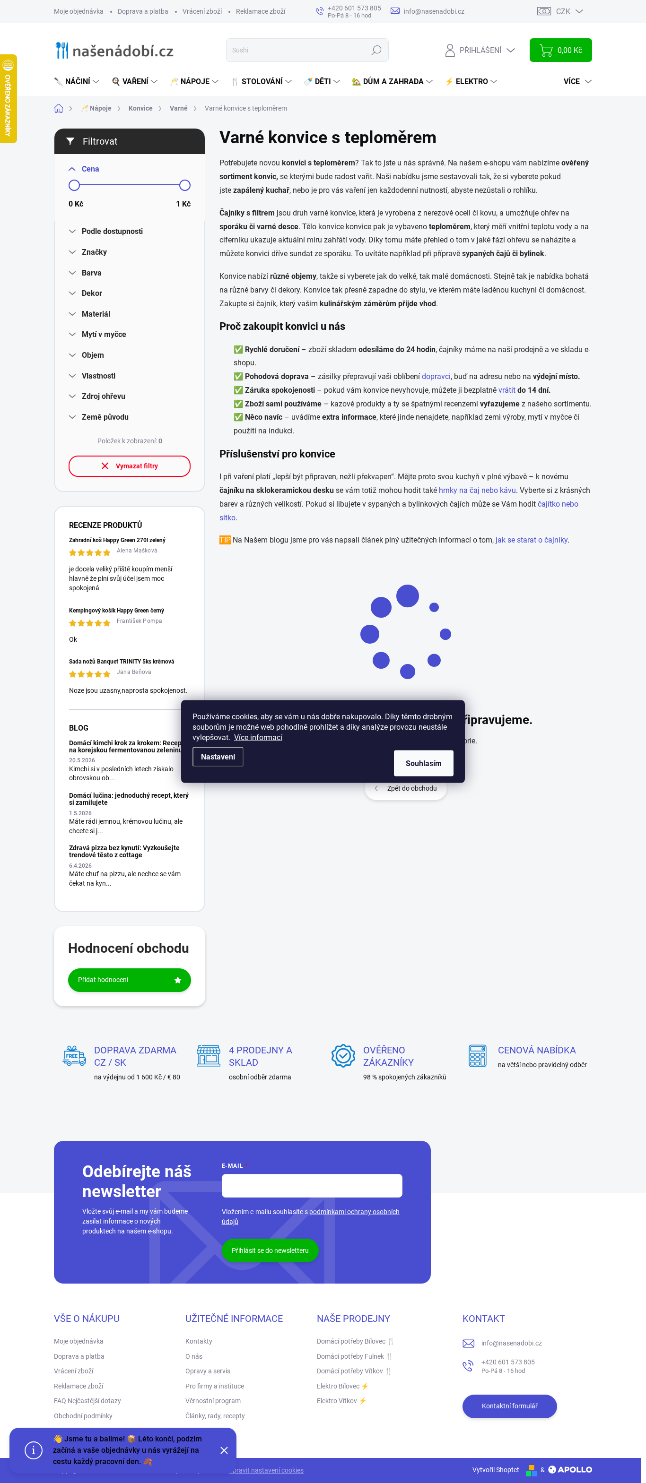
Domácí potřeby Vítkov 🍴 (355, 1371)
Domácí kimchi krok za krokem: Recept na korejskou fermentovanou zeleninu (126, 746)
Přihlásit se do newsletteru (270, 1250)
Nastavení (218, 756)
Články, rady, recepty (215, 1416)
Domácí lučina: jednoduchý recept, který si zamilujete (129, 799)
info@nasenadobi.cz (511, 1343)
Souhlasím (424, 763)
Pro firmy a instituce (214, 1386)
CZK (563, 11)
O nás (193, 1356)
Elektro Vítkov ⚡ (342, 1401)
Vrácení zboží (202, 11)
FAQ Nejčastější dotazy (87, 1401)
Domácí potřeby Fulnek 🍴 (355, 1356)
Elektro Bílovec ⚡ (343, 1386)
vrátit (507, 390)
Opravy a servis (207, 1371)
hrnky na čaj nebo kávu (477, 490)
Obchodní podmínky (83, 1416)
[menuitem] (78, 82)
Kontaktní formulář (510, 1406)
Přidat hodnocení (103, 979)
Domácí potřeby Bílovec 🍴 (356, 1341)
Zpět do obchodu (412, 788)
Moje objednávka (79, 11)
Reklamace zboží (260, 11)
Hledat (376, 50)
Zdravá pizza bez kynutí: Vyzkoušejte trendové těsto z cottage (124, 851)
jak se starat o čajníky (531, 539)
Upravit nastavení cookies (266, 1470)
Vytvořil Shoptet (495, 1470)
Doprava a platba (143, 11)
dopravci (436, 376)
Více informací (258, 737)
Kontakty (198, 1341)
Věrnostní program (213, 1401)
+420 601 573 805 (508, 1366)
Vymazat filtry (137, 466)
